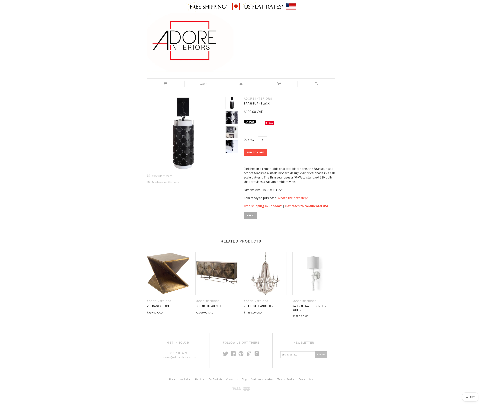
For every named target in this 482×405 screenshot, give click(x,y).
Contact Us (232, 379)
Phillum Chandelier (259, 306)
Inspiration (185, 379)
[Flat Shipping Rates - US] (269, 6)
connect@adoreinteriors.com (178, 357)
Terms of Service (285, 379)
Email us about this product (164, 182)
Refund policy (306, 379)
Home (172, 379)
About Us (199, 379)
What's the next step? (293, 198)
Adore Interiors (159, 301)
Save (271, 122)
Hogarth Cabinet (208, 306)
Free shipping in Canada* (263, 206)
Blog (244, 379)
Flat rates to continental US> (307, 206)
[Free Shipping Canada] (213, 6)
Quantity (249, 139)
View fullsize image (159, 176)
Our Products (215, 379)
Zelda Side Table (159, 306)
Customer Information (262, 379)
